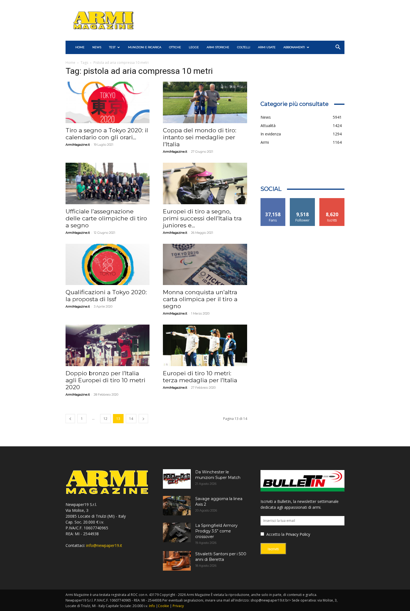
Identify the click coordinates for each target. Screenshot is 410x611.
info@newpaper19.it (104, 545)
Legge (194, 47)
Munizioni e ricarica (144, 47)
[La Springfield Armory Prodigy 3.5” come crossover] (177, 532)
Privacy (178, 605)
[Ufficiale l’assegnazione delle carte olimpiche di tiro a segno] (107, 183)
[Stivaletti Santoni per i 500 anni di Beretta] (177, 561)
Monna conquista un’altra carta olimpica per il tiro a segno (200, 299)
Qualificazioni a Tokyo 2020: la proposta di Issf (106, 296)
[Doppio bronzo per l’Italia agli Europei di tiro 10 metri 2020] (107, 345)
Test (112, 47)
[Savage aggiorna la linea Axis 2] (177, 505)
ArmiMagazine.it (78, 145)
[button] (337, 47)
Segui (302, 200)
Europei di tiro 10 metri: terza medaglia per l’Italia (200, 377)
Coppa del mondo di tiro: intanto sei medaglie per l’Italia (199, 137)
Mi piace (273, 200)
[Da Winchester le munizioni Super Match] (177, 479)
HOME (80, 47)
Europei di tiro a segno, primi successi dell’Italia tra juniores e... (202, 218)
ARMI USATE (267, 47)
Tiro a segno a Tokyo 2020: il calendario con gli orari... (107, 134)
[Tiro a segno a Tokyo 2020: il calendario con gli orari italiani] (107, 102)
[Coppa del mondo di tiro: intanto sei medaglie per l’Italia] (205, 102)
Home (70, 62)
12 (105, 418)
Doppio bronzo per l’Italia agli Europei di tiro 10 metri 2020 (105, 380)
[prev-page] (70, 418)
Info (152, 605)
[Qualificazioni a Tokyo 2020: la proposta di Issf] (107, 264)
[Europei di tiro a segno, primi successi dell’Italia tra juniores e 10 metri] (205, 183)
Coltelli (243, 47)
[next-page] (143, 418)
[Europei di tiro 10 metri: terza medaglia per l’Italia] (205, 345)
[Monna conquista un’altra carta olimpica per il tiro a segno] (205, 264)
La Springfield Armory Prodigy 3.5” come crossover (216, 531)
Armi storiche (218, 47)
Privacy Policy (298, 534)
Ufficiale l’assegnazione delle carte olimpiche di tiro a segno (106, 218)
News (96, 47)
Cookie (163, 605)
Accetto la (275, 534)
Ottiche (175, 47)
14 (131, 418)
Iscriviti (332, 200)
